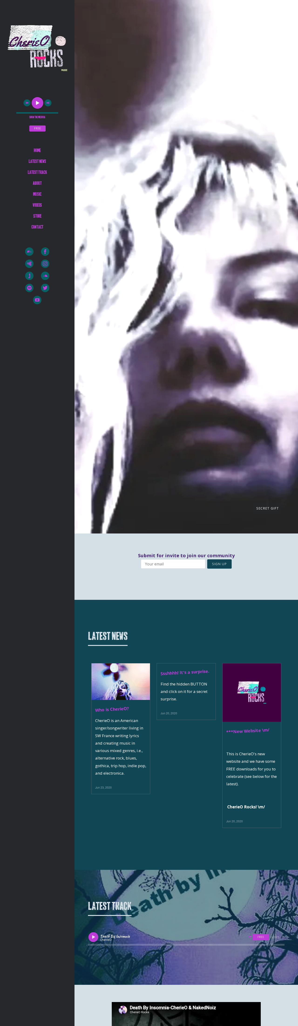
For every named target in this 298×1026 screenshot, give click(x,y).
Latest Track (37, 172)
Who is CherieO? (112, 709)
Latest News (37, 161)
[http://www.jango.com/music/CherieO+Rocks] (29, 276)
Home (37, 150)
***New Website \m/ (247, 731)
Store (37, 216)
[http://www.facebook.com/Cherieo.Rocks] (45, 251)
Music (37, 194)
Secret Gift (267, 508)
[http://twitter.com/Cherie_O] (45, 288)
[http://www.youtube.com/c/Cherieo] (37, 300)
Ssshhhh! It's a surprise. (185, 672)
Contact (37, 227)
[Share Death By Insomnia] (250, 937)
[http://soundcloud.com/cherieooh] (45, 276)
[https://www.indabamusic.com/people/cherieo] (29, 264)
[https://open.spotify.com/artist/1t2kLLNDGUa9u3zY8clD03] (29, 288)
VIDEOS (37, 205)
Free (37, 128)
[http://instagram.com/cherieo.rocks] (45, 264)
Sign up (219, 564)
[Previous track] (27, 102)
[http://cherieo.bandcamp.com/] (29, 251)
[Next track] (47, 102)
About (37, 183)
